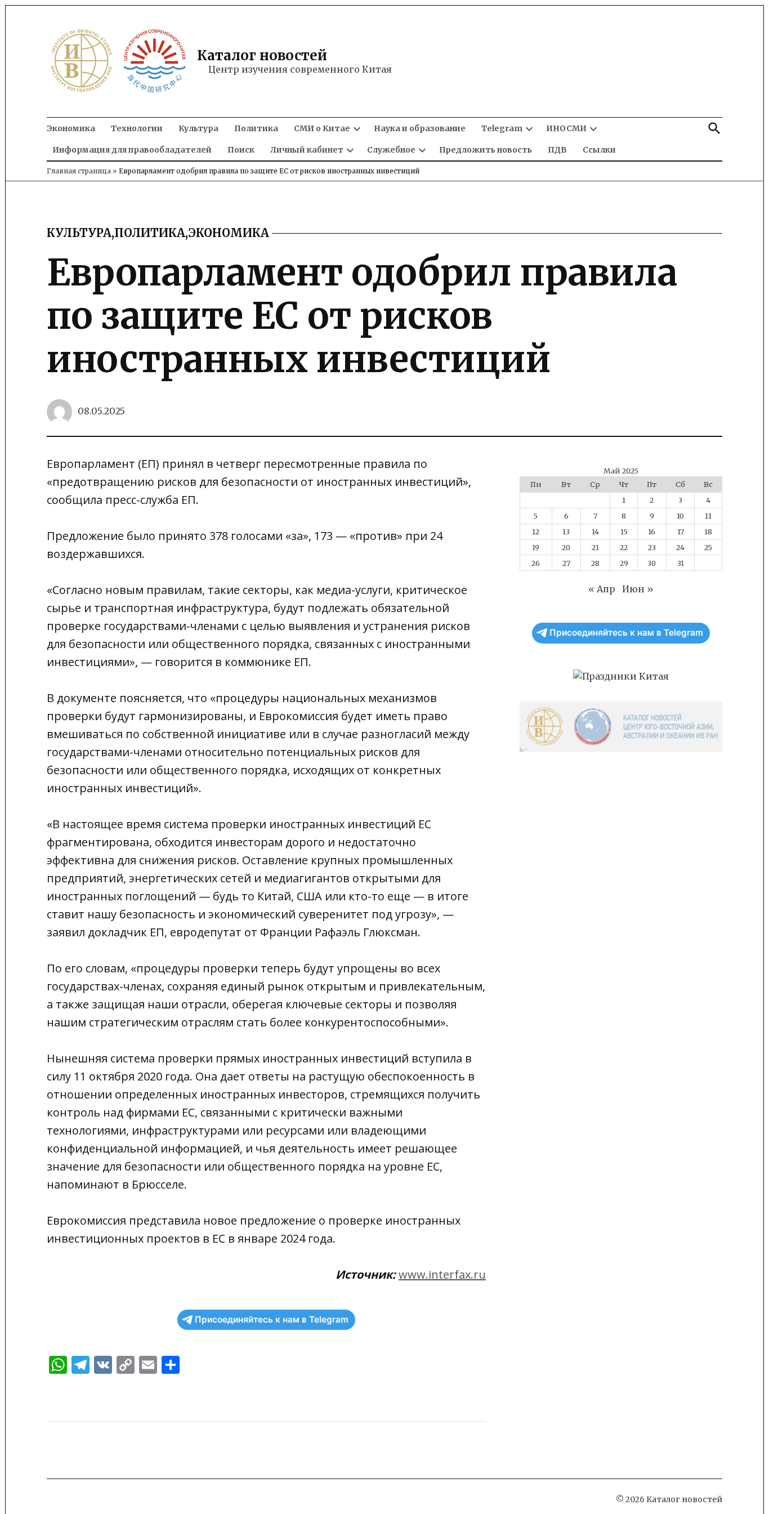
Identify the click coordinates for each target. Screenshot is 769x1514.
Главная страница (79, 171)
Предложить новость (485, 150)
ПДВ (557, 150)
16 (651, 531)
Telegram (501, 128)
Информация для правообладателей (132, 150)
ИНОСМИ (566, 128)
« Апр (601, 589)
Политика (256, 128)
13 (566, 531)
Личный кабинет (306, 150)
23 (652, 547)
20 (566, 547)
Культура (198, 128)
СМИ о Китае (322, 128)
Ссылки (599, 150)
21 (595, 547)
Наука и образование (420, 128)
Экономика (71, 128)
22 (624, 547)
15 (624, 531)
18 (708, 531)
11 (708, 515)
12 (535, 531)
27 (566, 563)
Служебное (391, 150)
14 (595, 531)
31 (680, 563)
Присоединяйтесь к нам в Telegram (271, 1319)
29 (624, 563)
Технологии (137, 128)
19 (535, 547)
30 (651, 563)
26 (535, 563)
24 (680, 547)
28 (595, 563)
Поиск (240, 150)
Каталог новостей (262, 55)
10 (680, 515)
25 (708, 547)
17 (680, 531)
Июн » (638, 589)
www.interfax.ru (442, 1274)
